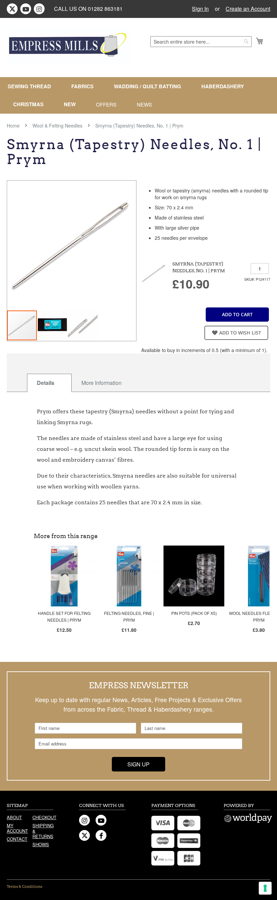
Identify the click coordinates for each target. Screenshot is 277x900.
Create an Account (248, 9)
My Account (17, 828)
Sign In (200, 9)
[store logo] (68, 46)
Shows (40, 844)
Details (45, 383)
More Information (101, 383)
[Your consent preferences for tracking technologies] (265, 888)
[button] (52, 325)
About (14, 817)
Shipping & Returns (42, 830)
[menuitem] (32, 86)
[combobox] (201, 41)
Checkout (42, 817)
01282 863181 (105, 9)
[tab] (49, 383)
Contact (17, 839)
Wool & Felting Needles (57, 125)
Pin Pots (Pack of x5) (194, 613)
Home (13, 125)
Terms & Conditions (24, 886)
